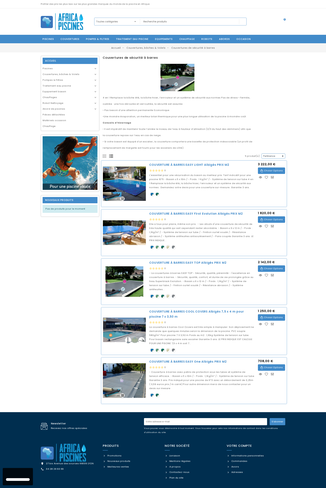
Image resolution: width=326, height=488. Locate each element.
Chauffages (50, 97)
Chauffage (49, 126)
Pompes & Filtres (53, 80)
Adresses (237, 472)
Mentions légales (179, 461)
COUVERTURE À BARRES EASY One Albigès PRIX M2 (188, 362)
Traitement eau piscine (57, 85)
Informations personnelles (247, 455)
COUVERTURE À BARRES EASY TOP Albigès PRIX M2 (187, 263)
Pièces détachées (54, 114)
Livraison (174, 455)
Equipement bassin (54, 91)
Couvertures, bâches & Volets (61, 74)
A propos (175, 466)
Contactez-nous (179, 472)
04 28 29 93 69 (55, 469)
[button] (6, 473)
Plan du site (176, 477)
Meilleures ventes (118, 466)
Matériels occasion (54, 120)
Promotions (114, 455)
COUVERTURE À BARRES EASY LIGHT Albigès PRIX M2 (189, 165)
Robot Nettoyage (53, 103)
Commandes (239, 461)
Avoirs (235, 466)
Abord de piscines (54, 108)
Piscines (48, 68)
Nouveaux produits (118, 461)
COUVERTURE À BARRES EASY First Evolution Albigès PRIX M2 (196, 214)
